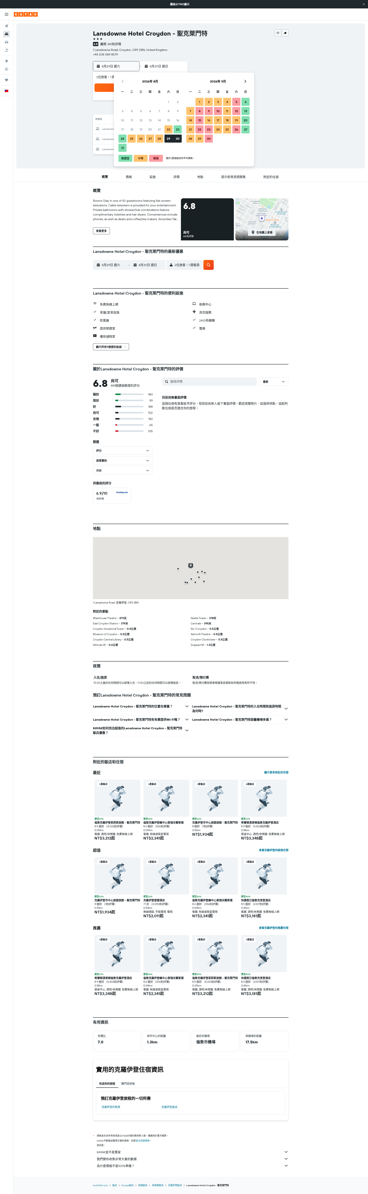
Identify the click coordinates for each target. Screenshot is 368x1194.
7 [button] (159, 111)
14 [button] (159, 120)
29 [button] (168, 138)
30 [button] (178, 138)
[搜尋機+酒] (7, 50)
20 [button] (150, 129)
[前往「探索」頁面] (7, 61)
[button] (364, 4)
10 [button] (122, 120)
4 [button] (132, 111)
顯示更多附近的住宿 (276, 772)
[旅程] (7, 80)
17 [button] (122, 129)
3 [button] (122, 111)
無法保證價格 (143, 1140)
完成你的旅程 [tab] (107, 1083)
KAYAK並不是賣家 (109, 1152)
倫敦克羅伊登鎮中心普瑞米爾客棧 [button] (163, 822)
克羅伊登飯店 (169, 1107)
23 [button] (177, 129)
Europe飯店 (128, 1185)
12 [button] (141, 120)
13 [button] (150, 120)
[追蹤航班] (7, 69)
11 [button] (132, 120)
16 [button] (177, 120)
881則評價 (114, 44)
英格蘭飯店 (157, 1185)
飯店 (114, 1185)
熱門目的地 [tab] (128, 1083)
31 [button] (122, 148)
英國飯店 (142, 1185)
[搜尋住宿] (7, 34)
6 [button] (150, 111)
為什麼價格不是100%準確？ (116, 1166)
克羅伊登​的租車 (111, 1107)
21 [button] (159, 129)
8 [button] (168, 111)
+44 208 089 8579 (105, 54)
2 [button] (178, 102)
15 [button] (168, 120)
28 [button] (159, 138)
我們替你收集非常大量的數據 (117, 1159)
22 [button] (168, 129)
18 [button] (131, 129)
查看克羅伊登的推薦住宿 (273, 927)
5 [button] (141, 111)
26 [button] (141, 138)
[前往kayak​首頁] (26, 14)
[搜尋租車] (7, 42)
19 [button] (141, 129)
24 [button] (122, 138)
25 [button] (131, 138)
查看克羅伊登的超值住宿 (273, 850)
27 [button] (150, 138)
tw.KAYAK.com (100, 1185)
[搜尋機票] (7, 26)
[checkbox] (112, 496)
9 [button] (178, 111)
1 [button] (168, 102)
